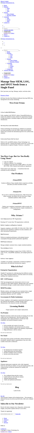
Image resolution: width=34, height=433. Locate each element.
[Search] (19, 50)
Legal (5, 421)
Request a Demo (5, 95)
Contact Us (6, 36)
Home (5, 418)
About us (6, 419)
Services (6, 422)
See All (3, 396)
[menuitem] (5, 5)
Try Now (3, 322)
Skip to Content (4, 1)
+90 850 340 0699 (9, 30)
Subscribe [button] (18, 414)
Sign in (5, 34)
